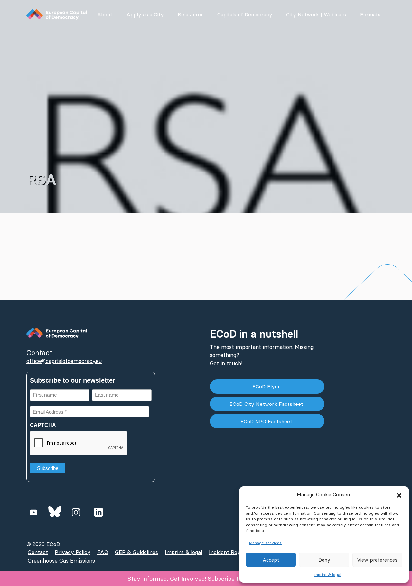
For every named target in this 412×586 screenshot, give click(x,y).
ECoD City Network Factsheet (267, 404)
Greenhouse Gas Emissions (61, 560)
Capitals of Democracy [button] (244, 14)
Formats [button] (370, 14)
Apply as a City (145, 14)
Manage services (265, 542)
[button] (399, 494)
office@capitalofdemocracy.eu (64, 361)
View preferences (377, 560)
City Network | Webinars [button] (316, 14)
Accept (271, 560)
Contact (38, 552)
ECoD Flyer (267, 386)
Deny (324, 560)
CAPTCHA (43, 425)
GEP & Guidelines (136, 552)
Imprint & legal (327, 574)
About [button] (104, 14)
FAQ (102, 552)
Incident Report (228, 552)
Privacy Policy (72, 552)
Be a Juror (190, 14)
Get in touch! (226, 363)
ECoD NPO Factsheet (267, 421)
